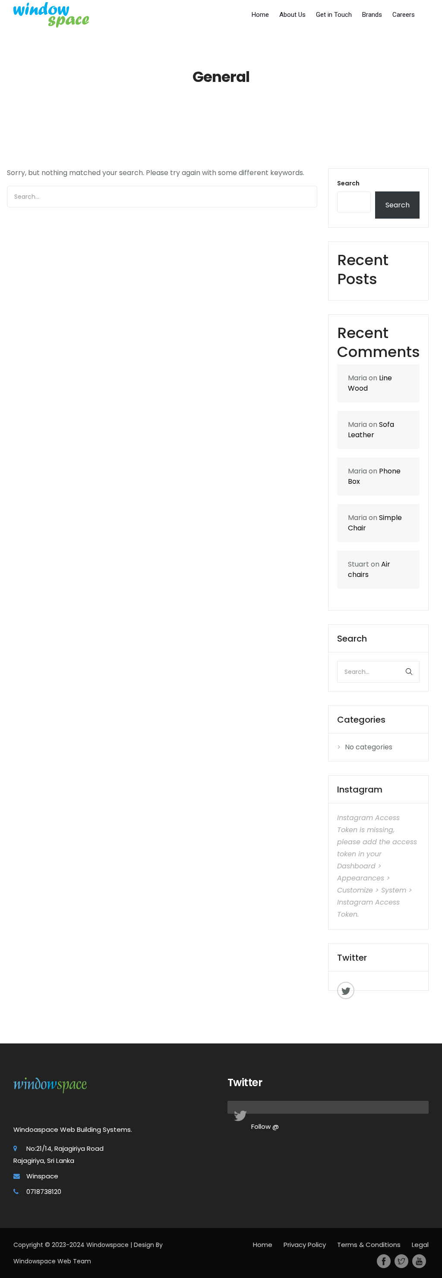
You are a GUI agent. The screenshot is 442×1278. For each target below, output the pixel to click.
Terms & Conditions (369, 1244)
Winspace (42, 1176)
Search (348, 183)
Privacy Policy (305, 1244)
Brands (372, 15)
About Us (292, 15)
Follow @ (265, 1126)
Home (260, 15)
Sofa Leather (371, 430)
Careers (403, 15)
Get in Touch (334, 15)
